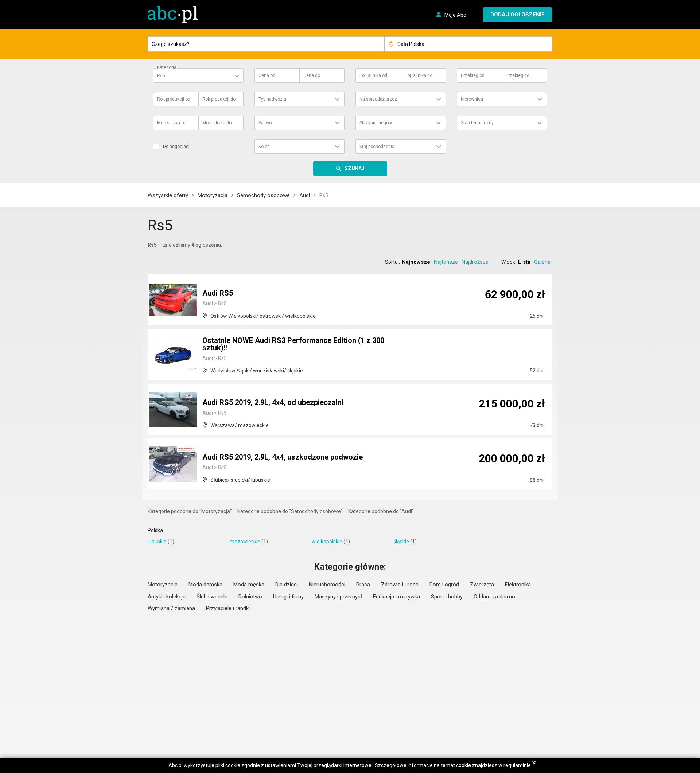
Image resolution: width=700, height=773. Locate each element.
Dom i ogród (444, 584)
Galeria (542, 262)
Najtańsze (446, 262)
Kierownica (472, 99)
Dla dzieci (286, 584)
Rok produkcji (173, 99)
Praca (363, 584)
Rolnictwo (250, 596)
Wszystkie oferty (168, 195)
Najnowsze (416, 262)
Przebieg (473, 75)
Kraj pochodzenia (376, 146)
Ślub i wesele (212, 596)
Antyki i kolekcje (167, 596)
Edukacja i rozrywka (396, 596)
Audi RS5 (217, 293)
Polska (155, 530)
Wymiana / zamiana (171, 608)
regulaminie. (517, 765)
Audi (304, 195)
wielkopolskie (327, 541)
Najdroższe (475, 262)
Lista (524, 262)
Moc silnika (171, 122)
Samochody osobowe (263, 195)
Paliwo (265, 122)
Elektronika (518, 584)
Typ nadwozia (272, 99)
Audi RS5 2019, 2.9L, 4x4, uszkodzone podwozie (282, 457)
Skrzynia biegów (375, 122)
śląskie (401, 541)
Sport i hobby (447, 596)
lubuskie (157, 541)
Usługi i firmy (288, 596)
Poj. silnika (373, 75)
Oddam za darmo (494, 596)
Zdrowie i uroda (400, 584)
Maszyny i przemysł (338, 596)
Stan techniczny (477, 122)
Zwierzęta (482, 584)
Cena (266, 75)
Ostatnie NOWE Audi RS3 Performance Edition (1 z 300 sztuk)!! (293, 344)
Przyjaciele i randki (228, 608)
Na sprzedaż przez (378, 99)
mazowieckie (245, 541)
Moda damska (205, 584)
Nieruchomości (327, 584)
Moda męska (248, 584)
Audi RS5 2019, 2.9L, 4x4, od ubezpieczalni (272, 402)
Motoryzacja (213, 195)
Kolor (263, 146)
